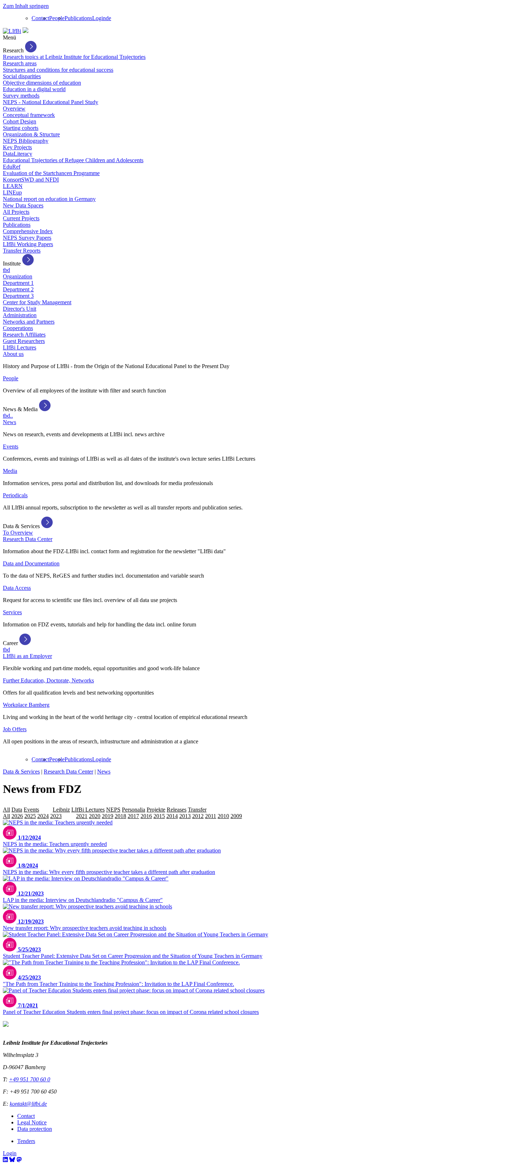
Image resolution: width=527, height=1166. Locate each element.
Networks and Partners (28, 322)
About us (13, 354)
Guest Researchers (24, 341)
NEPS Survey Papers (27, 238)
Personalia (133, 810)
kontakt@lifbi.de (28, 1104)
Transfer (197, 810)
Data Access (17, 588)
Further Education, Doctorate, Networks (48, 680)
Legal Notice (32, 1122)
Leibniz (61, 810)
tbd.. (8, 416)
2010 (223, 816)
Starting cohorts (20, 128)
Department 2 (18, 289)
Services (12, 612)
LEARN (13, 186)
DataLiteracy (17, 154)
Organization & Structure (31, 134)
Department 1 (18, 283)
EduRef (11, 167)
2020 (94, 816)
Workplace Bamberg (26, 705)
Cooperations (18, 328)
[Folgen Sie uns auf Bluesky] (12, 1160)
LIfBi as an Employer (27, 656)
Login (99, 18)
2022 (69, 816)
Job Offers (15, 729)
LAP (46, 810)
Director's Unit (19, 309)
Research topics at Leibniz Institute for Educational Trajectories (74, 57)
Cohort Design (19, 121)
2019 (107, 816)
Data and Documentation (31, 563)
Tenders (26, 1141)
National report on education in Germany (49, 199)
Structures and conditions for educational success (58, 70)
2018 (120, 816)
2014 (172, 816)
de (108, 18)
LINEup (12, 192)
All (6, 810)
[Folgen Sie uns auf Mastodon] (19, 1160)
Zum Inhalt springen (26, 6)
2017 (133, 816)
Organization (17, 276)
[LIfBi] (12, 31)
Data (16, 810)
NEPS (113, 810)
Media (10, 471)
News (9, 422)
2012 (198, 816)
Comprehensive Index (28, 231)
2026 (17, 816)
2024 (43, 816)
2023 (56, 816)
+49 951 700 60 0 (29, 1079)
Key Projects (17, 147)
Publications (78, 18)
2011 (210, 816)
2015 (159, 816)
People (57, 18)
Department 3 (18, 296)
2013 (185, 816)
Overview (14, 108)
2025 (30, 816)
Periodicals (15, 495)
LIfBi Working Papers (28, 244)
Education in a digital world (34, 89)
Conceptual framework (29, 115)
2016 (146, 816)
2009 (236, 816)
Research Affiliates (24, 335)
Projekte (156, 810)
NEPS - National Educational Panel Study (50, 102)
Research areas (20, 63)
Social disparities (22, 76)
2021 (81, 816)
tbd (6, 270)
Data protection (34, 1129)
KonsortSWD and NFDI (31, 180)
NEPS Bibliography (25, 141)
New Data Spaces (23, 205)
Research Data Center (27, 539)
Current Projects (21, 218)
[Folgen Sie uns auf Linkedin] (5, 1160)
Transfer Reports (22, 251)
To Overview (18, 533)
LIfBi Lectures (19, 347)
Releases (176, 810)
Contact (40, 18)
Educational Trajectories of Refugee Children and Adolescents (73, 160)
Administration (20, 315)
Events (10, 446)
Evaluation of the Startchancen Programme (51, 173)
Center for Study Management (37, 302)
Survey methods (21, 96)
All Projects (16, 212)
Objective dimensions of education (42, 83)
